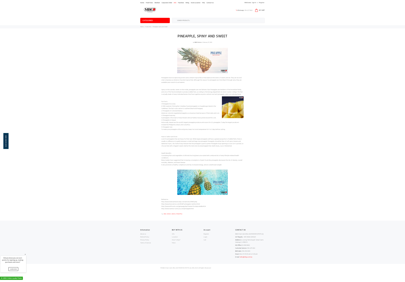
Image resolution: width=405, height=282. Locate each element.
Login (205, 237)
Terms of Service (145, 243)
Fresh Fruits (149, 3)
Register (261, 2)
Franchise (181, 3)
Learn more (13, 269)
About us (143, 234)
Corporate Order (167, 3)
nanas (169, 214)
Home (142, 3)
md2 (165, 214)
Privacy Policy (144, 240)
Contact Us (210, 3)
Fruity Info (148, 27)
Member (157, 3)
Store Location (195, 3)
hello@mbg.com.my (246, 257)
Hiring (187, 3)
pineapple (179, 214)
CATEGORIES (147, 20)
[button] (16, 278)
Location (175, 237)
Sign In (254, 2)
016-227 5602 (248, 10)
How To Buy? (176, 240)
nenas (174, 214)
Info (175, 3)
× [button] (25, 254)
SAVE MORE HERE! (6, 141)
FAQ (203, 3)
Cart (205, 240)
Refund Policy (144, 237)
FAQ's (174, 243)
